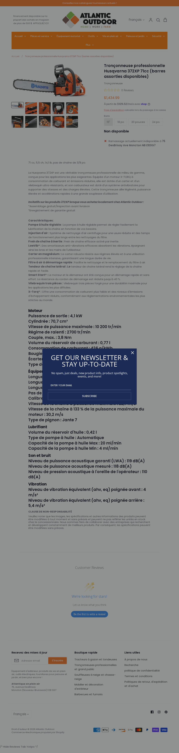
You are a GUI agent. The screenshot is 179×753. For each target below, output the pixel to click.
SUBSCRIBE (89, 396)
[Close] (132, 352)
